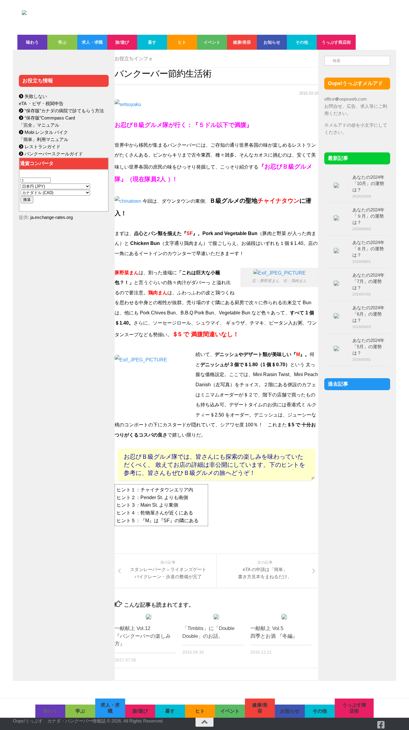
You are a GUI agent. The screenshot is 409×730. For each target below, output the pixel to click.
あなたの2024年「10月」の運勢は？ (368, 183)
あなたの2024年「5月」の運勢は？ (368, 346)
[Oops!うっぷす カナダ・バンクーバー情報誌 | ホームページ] (156, 17)
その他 (302, 42)
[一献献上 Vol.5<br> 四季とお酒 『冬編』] (284, 617)
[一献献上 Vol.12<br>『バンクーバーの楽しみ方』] (149, 617)
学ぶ (62, 42)
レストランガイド (41, 146)
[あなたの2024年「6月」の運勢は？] (336, 316)
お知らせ (271, 42)
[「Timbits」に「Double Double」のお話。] (216, 617)
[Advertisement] (64, 352)
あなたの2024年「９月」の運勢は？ (368, 216)
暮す (152, 42)
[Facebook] (381, 725)
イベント (212, 42)
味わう (32, 42)
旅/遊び (122, 42)
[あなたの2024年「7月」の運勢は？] (336, 283)
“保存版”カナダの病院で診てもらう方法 (63, 110)
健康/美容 (242, 42)
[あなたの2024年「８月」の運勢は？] (336, 251)
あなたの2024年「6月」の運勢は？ (368, 314)
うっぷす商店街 (336, 42)
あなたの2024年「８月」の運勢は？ (368, 249)
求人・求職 (92, 42)
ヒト (182, 42)
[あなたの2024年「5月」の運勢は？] (336, 349)
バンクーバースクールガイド (53, 153)
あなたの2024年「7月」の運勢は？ (368, 281)
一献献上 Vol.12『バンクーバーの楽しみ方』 (143, 636)
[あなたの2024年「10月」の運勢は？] (336, 185)
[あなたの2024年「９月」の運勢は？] (336, 218)
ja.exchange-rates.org (51, 217)
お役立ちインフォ (134, 58)
